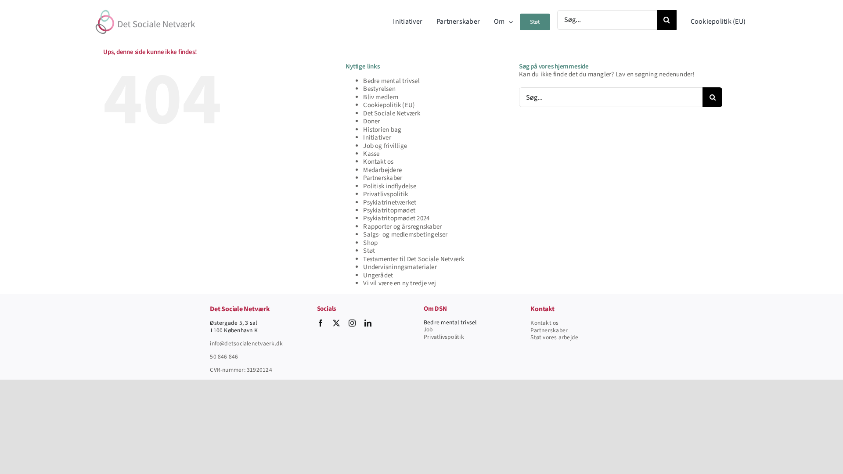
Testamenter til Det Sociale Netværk (413, 259)
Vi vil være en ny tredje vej (399, 283)
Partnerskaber (382, 178)
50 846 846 (224, 356)
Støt (369, 250)
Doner (371, 121)
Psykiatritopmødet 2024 (396, 218)
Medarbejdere (382, 170)
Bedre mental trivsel (391, 81)
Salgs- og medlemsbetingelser (405, 234)
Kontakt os (378, 161)
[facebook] (320, 323)
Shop (370, 243)
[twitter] (336, 323)
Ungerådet (378, 275)
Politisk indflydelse (389, 186)
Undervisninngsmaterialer (399, 267)
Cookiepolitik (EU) (389, 105)
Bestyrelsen (379, 88)
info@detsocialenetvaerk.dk (246, 343)
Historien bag (382, 129)
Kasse (371, 153)
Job (428, 329)
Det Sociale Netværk (391, 113)
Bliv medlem (380, 97)
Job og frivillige (385, 146)
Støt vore (542, 337)
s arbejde (566, 337)
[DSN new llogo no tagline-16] (145, 9)
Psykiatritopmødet (389, 210)
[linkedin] (367, 323)
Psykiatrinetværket (389, 202)
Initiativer (377, 137)
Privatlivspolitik (385, 194)
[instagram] (352, 323)
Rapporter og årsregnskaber (402, 226)
